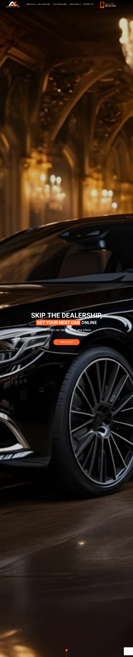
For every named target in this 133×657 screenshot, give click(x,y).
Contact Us (88, 4)
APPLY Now (74, 4)
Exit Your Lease (60, 4)
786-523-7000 (110, 6)
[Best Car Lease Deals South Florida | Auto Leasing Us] (13, 5)
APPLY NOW (67, 342)
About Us (31, 4)
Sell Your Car (44, 4)
